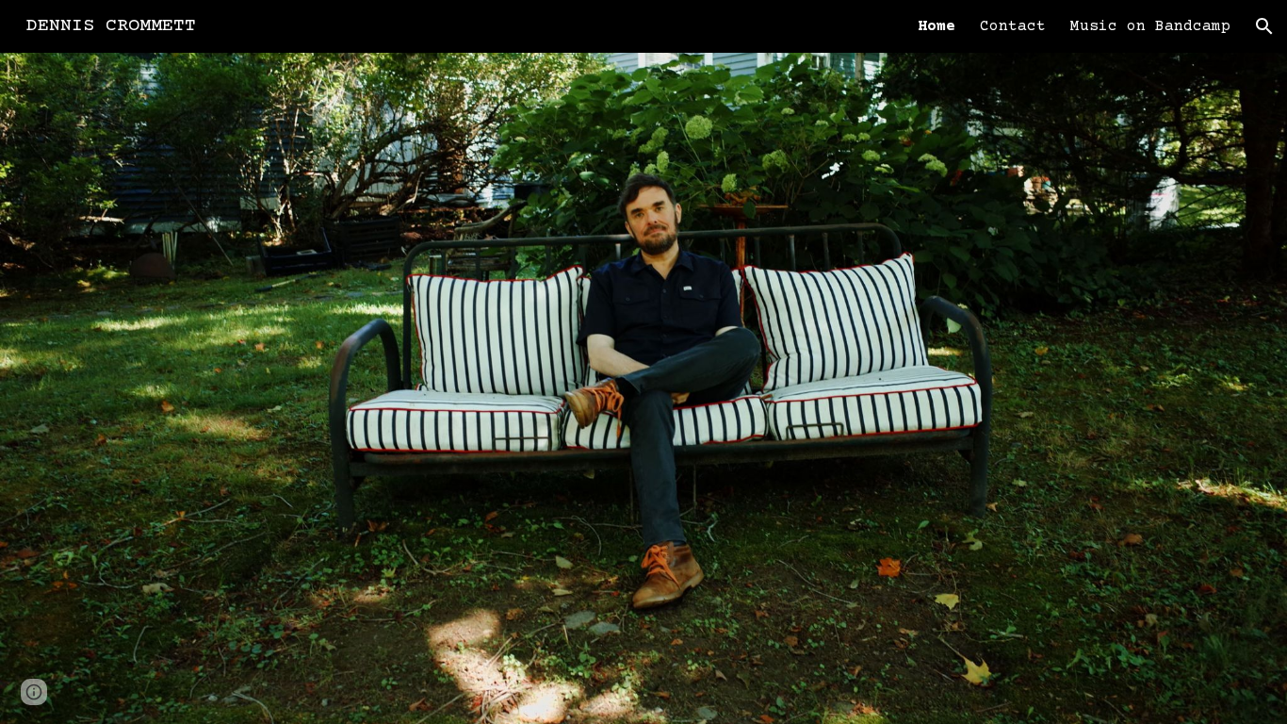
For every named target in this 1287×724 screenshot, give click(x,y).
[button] (1264, 26)
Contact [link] (1013, 26)
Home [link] (936, 26)
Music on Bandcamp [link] (1150, 26)
